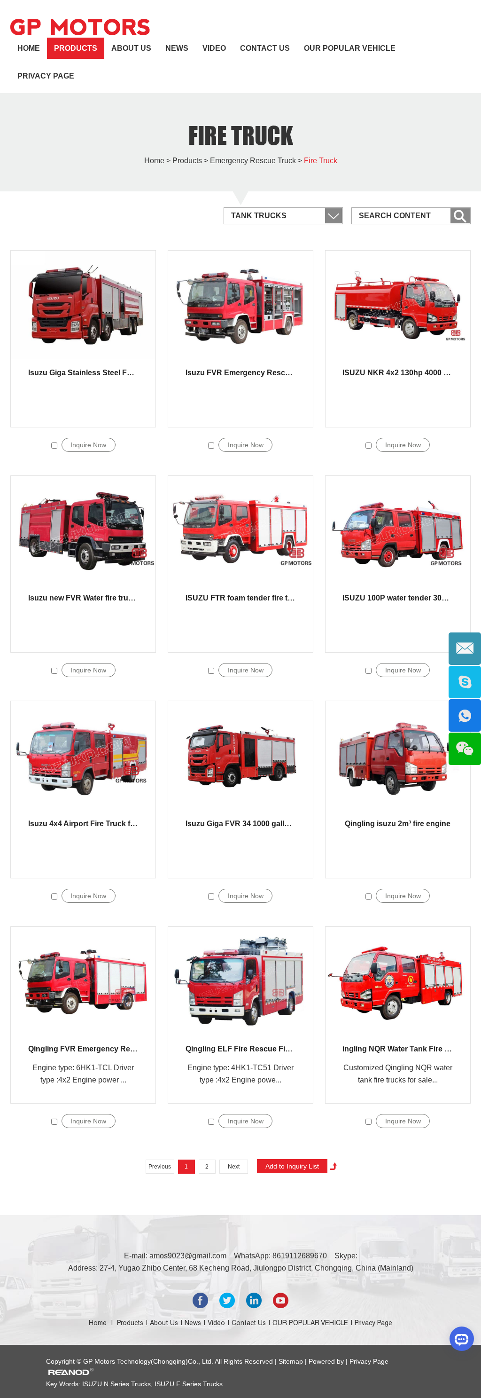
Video (214, 48)
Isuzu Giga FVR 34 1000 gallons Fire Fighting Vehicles (281, 824)
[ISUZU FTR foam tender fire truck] (240, 530)
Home (28, 48)
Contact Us (265, 48)
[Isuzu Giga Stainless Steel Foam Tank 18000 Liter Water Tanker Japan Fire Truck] (83, 305)
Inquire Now (88, 445)
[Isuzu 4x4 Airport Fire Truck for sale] (83, 755)
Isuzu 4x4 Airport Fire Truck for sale (91, 824)
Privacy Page (45, 76)
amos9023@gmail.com (187, 1256)
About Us (131, 48)
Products (75, 48)
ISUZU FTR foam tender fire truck (244, 598)
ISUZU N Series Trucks (116, 1384)
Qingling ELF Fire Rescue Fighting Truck (258, 1049)
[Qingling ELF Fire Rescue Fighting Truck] (240, 981)
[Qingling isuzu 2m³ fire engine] (398, 755)
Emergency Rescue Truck (253, 161)
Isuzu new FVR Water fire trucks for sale (98, 598)
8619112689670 (299, 1256)
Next (234, 1166)
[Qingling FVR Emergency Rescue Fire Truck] (83, 981)
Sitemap (292, 1361)
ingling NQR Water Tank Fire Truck (403, 1049)
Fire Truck (240, 135)
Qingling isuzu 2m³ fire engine (397, 824)
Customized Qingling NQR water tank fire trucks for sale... (397, 1074)
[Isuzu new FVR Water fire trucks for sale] (83, 530)
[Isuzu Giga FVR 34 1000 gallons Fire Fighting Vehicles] (240, 755)
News (176, 48)
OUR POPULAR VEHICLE (350, 48)
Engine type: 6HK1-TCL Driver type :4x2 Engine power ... (83, 1074)
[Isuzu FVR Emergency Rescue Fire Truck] (240, 305)
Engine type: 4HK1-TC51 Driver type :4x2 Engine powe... (240, 1074)
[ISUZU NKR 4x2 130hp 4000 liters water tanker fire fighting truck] (398, 305)
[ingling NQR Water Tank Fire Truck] (398, 981)
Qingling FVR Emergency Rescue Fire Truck (106, 1049)
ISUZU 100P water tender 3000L (398, 598)
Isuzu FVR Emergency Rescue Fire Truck (259, 373)
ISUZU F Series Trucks (188, 1384)
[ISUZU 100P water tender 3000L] (398, 530)
